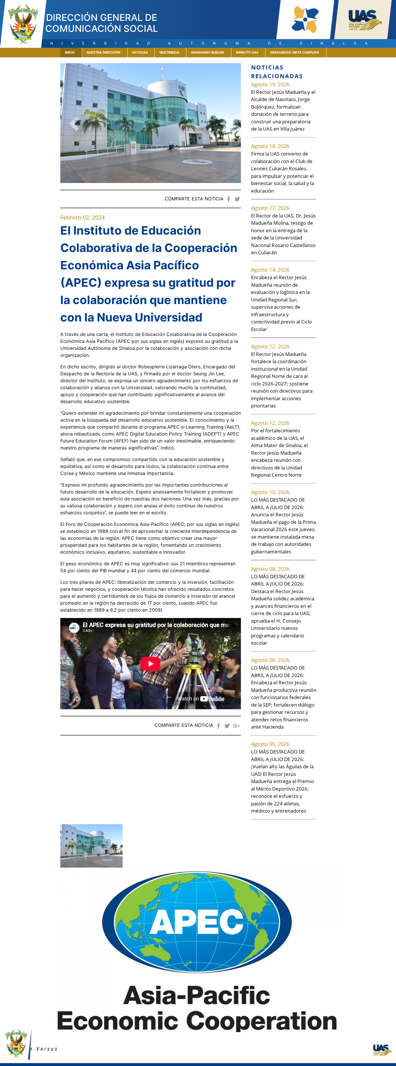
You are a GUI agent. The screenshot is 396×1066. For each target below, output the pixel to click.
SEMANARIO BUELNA (207, 52)
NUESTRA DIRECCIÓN (103, 52)
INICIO (73, 52)
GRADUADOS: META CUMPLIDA (294, 52)
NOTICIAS (140, 52)
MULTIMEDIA (169, 52)
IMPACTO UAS (247, 52)
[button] (73, 124)
